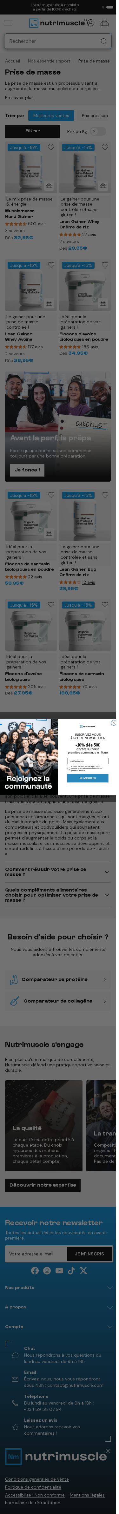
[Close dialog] (113, 723)
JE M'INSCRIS (88, 778)
